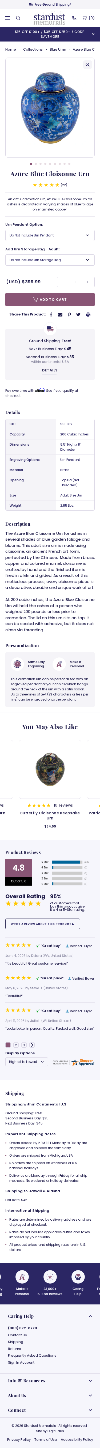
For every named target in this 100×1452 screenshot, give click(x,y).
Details (50, 370)
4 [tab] (45, 164)
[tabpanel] (50, 107)
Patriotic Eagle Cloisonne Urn (50, 813)
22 (64, 185)
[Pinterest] (69, 314)
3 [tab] (40, 164)
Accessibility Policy (77, 1439)
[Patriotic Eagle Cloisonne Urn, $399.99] (50, 769)
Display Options (20, 1053)
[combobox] (50, 235)
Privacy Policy (19, 1439)
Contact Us (17, 1335)
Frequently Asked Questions (32, 1355)
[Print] (88, 314)
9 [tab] (69, 164)
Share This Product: (27, 314)
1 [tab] (31, 164)
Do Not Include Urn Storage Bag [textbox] (35, 260)
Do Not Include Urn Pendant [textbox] (32, 235)
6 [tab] (55, 164)
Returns (14, 1348)
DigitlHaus (55, 1431)
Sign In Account (21, 1362)
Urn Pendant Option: (24, 224)
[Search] (18, 18)
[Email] (60, 314)
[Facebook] (51, 314)
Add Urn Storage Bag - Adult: (32, 249)
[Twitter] (78, 314)
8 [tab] (64, 164)
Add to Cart (53, 299)
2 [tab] (36, 164)
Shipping (15, 1342)
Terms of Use (45, 1439)
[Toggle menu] (8, 18)
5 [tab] (50, 164)
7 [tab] (60, 164)
